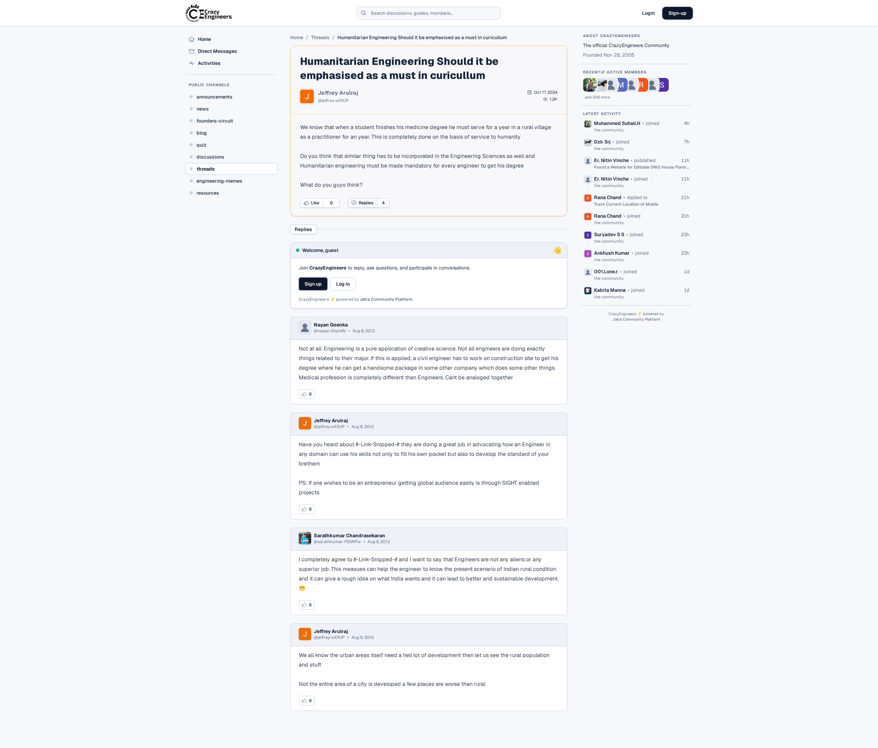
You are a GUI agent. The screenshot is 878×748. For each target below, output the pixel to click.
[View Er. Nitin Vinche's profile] (610, 85)
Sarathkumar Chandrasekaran (349, 535)
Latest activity (602, 113)
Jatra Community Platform (386, 299)
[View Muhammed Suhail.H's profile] (590, 85)
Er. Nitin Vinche (611, 160)
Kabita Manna (610, 290)
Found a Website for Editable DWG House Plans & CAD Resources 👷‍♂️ (641, 167)
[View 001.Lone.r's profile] (651, 85)
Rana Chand (607, 197)
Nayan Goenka (331, 325)
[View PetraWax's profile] (631, 85)
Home (296, 37)
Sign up (313, 284)
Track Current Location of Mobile (626, 204)
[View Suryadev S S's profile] (662, 85)
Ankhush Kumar (612, 253)
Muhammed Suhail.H (617, 123)
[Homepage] (209, 13)
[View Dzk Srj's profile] (600, 85)
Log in (343, 284)
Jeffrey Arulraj (338, 93)
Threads (320, 37)
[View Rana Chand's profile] (641, 85)
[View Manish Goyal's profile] (621, 85)
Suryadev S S (609, 234)
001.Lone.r (606, 271)
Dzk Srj (602, 142)
